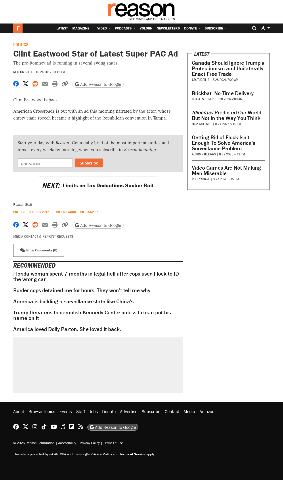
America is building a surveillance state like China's (73, 301)
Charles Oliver (203, 98)
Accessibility (67, 443)
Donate (191, 28)
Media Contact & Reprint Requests (43, 236)
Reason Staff (23, 71)
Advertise (128, 411)
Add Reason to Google (100, 84)
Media (189, 411)
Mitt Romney (89, 212)
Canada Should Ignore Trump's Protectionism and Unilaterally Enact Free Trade (228, 68)
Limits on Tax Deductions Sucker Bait (98, 185)
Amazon (207, 411)
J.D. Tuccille (200, 79)
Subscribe (214, 28)
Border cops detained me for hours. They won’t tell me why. (82, 290)
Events (65, 411)
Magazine (81, 28)
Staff (80, 411)
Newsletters (168, 28)
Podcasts (123, 28)
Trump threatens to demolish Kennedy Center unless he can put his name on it (92, 315)
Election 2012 (39, 212)
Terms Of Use (113, 443)
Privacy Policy (90, 443)
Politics (20, 44)
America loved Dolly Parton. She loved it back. (67, 329)
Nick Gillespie (202, 123)
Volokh (146, 28)
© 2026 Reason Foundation (34, 443)
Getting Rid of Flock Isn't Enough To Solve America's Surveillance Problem (223, 143)
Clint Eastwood (64, 212)
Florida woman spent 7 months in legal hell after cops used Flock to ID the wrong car (96, 276)
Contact (172, 411)
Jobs (94, 411)
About (18, 411)
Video (102, 28)
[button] (265, 28)
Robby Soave (201, 178)
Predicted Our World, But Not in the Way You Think (227, 115)
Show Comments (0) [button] (41, 250)
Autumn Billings (204, 154)
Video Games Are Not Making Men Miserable (226, 170)
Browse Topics (42, 411)
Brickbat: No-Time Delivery (223, 93)
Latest (62, 28)
